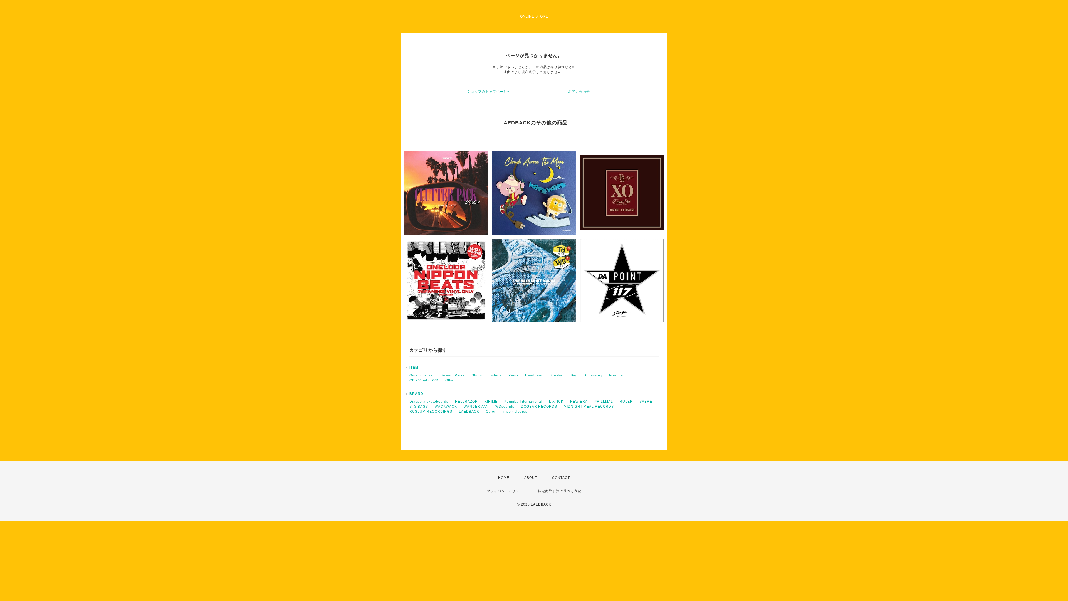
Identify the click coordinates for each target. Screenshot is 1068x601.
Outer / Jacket (421, 375)
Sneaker (556, 375)
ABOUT (530, 478)
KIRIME (491, 401)
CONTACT (561, 478)
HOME (503, 478)
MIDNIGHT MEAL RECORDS (589, 406)
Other (450, 380)
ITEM (413, 368)
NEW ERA (579, 401)
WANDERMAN (476, 406)
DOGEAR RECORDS (539, 406)
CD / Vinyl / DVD (424, 380)
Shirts (477, 375)
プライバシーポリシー (505, 491)
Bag (574, 375)
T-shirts (495, 375)
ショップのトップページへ (489, 91)
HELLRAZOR (466, 401)
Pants (513, 375)
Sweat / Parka (453, 375)
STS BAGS (418, 406)
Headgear (534, 375)
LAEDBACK (469, 411)
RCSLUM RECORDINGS (430, 411)
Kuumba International (523, 401)
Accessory (593, 375)
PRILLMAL (603, 401)
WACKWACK (446, 406)
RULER (626, 401)
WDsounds (504, 406)
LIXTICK (556, 401)
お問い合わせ (579, 91)
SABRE (645, 401)
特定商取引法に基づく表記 (559, 491)
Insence (616, 375)
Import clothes (514, 411)
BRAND (416, 394)
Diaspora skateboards (428, 401)
